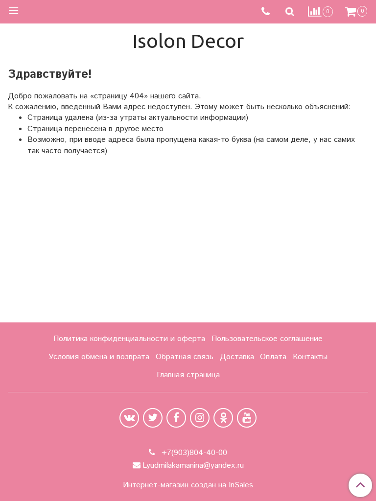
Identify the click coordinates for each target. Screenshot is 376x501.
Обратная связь (184, 357)
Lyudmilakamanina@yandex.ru (193, 465)
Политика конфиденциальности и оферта (129, 338)
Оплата (273, 357)
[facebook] (176, 418)
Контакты (310, 357)
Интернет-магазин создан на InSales (188, 485)
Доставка (237, 357)
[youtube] (247, 418)
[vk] (129, 418)
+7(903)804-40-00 (193, 452)
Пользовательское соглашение (267, 338)
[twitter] (153, 418)
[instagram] (200, 418)
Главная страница (188, 375)
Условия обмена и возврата (98, 357)
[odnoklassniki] (223, 418)
